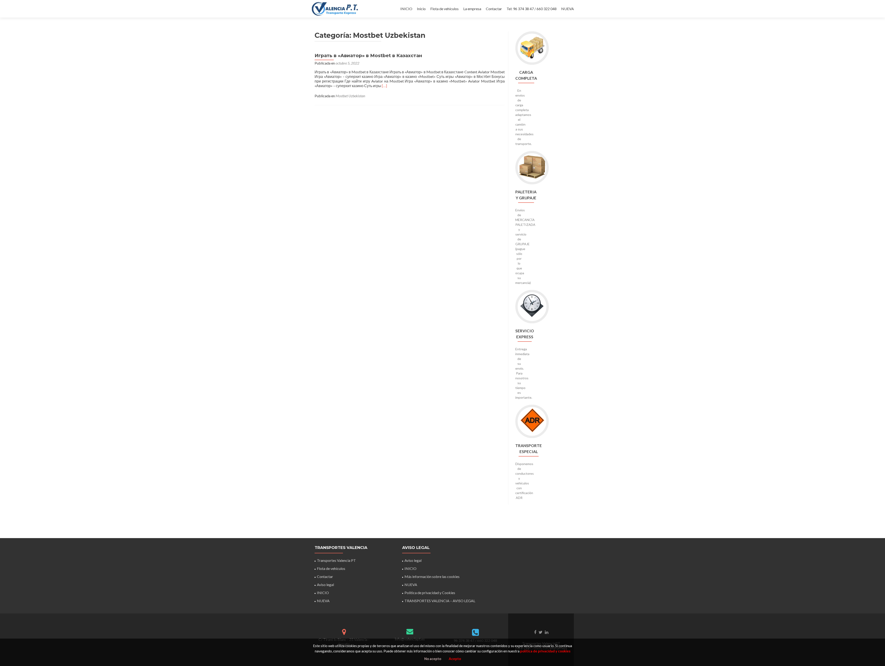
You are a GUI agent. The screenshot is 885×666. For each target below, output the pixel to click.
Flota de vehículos (444, 8)
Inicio (421, 8)
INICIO (406, 8)
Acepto (455, 659)
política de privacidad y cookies (545, 651)
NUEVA (567, 8)
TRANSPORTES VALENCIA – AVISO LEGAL (439, 600)
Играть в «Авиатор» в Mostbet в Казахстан (368, 55)
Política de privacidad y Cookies (429, 592)
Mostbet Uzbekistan (350, 96)
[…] (384, 85)
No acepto (432, 659)
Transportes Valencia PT (336, 560)
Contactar (494, 8)
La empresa (472, 8)
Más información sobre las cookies (432, 576)
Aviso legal (325, 584)
